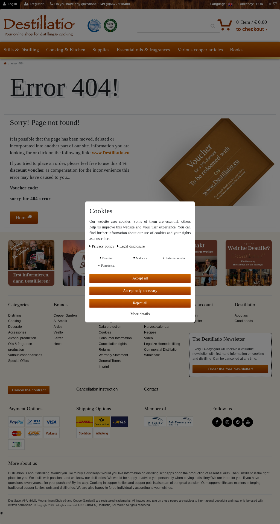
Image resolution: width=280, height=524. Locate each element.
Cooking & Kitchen (65, 49)
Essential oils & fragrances (143, 49)
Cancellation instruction (97, 389)
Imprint (104, 366)
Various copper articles (200, 49)
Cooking (14, 321)
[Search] (213, 26)
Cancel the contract (29, 390)
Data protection (110, 327)
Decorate (15, 327)
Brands (61, 304)
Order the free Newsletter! (230, 369)
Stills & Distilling (21, 49)
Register (195, 321)
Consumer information (115, 338)
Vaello (58, 332)
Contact (151, 389)
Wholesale (152, 355)
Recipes (150, 332)
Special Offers (18, 361)
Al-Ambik (60, 321)
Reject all (140, 303)
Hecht (58, 344)
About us (241, 315)
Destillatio (245, 304)
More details (140, 314)
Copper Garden (65, 315)
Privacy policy (103, 246)
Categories (18, 304)
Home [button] (22, 217)
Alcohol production (22, 338)
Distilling (14, 315)
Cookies (105, 332)
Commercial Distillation (161, 350)
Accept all (140, 278)
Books (236, 49)
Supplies (100, 49)
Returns (104, 350)
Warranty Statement (113, 355)
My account (201, 304)
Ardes (58, 327)
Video (148, 338)
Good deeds (244, 321)
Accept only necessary (140, 291)
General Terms (110, 361)
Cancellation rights (113, 344)
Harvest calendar (157, 327)
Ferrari (58, 338)
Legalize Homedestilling (162, 344)
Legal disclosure (132, 246)
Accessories (17, 332)
